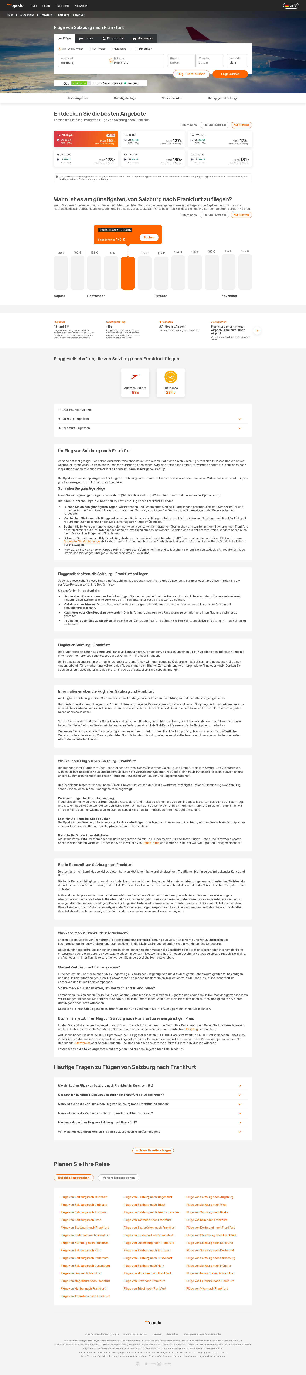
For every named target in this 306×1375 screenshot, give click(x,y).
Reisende (235, 58)
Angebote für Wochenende (82, 541)
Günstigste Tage (125, 98)
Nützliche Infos (172, 98)
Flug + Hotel (62, 5)
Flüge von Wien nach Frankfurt (207, 1288)
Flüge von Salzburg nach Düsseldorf (148, 1258)
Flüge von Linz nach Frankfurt (81, 1273)
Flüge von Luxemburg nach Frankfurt (149, 1243)
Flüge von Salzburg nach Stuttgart (147, 1250)
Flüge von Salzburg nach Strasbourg (210, 1258)
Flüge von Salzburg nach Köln (80, 1250)
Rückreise (204, 58)
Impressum (157, 1334)
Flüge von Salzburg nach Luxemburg (85, 1265)
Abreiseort (67, 58)
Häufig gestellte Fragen (223, 98)
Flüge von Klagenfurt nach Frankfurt (85, 1281)
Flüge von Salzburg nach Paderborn (85, 1258)
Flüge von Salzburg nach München (84, 1197)
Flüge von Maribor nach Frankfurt (83, 1288)
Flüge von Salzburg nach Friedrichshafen (151, 1212)
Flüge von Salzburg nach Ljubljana (84, 1204)
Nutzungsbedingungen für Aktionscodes (202, 1334)
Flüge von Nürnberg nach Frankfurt (84, 1243)
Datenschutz (172, 1334)
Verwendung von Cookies (135, 1334)
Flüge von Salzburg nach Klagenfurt (148, 1197)
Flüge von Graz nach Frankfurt (144, 1281)
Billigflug (192, 1029)
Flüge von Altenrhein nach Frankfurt (85, 1296)
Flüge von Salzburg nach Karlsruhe (209, 1243)
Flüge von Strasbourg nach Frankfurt (211, 1235)
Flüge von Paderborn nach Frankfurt (85, 1235)
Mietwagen (81, 5)
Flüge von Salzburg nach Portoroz (83, 1212)
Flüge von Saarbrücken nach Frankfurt (149, 1227)
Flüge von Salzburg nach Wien (206, 1204)
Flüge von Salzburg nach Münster (208, 1265)
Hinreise (174, 58)
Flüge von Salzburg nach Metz (144, 1265)
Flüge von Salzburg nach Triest (144, 1204)
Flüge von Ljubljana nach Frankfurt (210, 1281)
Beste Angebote (77, 98)
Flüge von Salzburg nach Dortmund (210, 1250)
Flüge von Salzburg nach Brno (81, 1220)
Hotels (46, 5)
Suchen (149, 237)
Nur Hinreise (241, 124)
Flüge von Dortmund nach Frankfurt (210, 1227)
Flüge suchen (230, 74)
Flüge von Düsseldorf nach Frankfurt (148, 1235)
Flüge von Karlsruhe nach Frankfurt (147, 1220)
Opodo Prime (151, 843)
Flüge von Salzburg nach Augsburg (209, 1197)
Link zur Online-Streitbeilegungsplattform (195, 1352)
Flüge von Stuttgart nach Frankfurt (85, 1227)
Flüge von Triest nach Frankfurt (145, 1288)
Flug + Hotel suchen (191, 74)
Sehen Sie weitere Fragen (155, 1150)
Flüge (34, 5)
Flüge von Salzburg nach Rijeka (207, 1212)
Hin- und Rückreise (214, 124)
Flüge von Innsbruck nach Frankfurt (210, 1273)
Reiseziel (119, 58)
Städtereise (82, 1043)
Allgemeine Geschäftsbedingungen (102, 1334)
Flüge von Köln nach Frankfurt (206, 1220)
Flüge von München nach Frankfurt (147, 1273)
